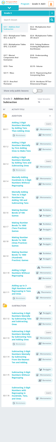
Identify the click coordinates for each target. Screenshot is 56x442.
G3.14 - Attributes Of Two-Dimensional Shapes (41, 82)
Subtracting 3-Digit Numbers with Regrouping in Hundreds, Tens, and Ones (21, 393)
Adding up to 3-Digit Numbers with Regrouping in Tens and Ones (21, 289)
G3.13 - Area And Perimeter (10, 82)
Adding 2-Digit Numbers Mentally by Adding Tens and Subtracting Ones (21, 161)
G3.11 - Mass (9, 73)
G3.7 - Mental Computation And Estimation (11, 57)
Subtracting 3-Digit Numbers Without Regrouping (21, 375)
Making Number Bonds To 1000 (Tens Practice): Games (20, 226)
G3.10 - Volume (36, 66)
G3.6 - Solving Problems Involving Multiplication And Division (39, 46)
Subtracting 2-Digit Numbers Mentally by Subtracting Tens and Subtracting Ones (21, 319)
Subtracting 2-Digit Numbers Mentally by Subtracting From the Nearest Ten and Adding (21, 357)
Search (52, 19)
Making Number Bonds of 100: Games (20, 213)
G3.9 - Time (8, 66)
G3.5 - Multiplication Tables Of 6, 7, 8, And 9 (15, 45)
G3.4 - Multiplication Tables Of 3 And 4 (41, 36)
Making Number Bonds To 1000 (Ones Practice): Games (20, 241)
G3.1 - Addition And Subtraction (11, 28)
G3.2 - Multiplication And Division (40, 28)
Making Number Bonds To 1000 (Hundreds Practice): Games (20, 256)
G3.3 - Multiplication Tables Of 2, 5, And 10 (15, 36)
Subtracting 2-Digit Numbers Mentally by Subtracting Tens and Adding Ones (21, 335)
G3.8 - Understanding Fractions (39, 56)
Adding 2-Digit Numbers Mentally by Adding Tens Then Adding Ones (21, 126)
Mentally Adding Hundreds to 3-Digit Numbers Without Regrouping (21, 181)
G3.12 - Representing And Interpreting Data (40, 74)
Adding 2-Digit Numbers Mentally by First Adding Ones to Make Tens (21, 146)
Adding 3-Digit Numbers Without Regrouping (21, 273)
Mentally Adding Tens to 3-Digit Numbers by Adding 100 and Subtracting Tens (20, 197)
